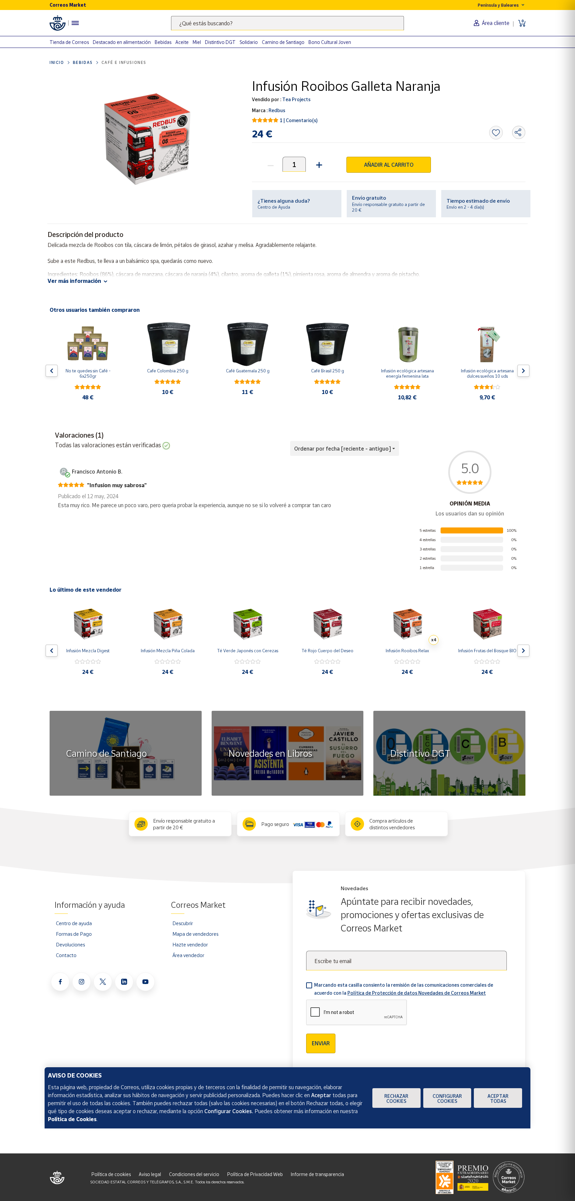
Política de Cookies (72, 1119)
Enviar (321, 1043)
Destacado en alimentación (122, 42)
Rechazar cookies (396, 1098)
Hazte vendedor (190, 944)
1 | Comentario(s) (299, 120)
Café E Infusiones (123, 62)
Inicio (57, 62)
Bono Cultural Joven (329, 42)
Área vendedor (188, 955)
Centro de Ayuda (274, 207)
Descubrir (182, 923)
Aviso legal (150, 1174)
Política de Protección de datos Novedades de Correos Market (416, 993)
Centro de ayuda (74, 923)
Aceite (182, 42)
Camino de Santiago (283, 42)
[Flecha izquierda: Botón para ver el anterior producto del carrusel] (52, 371)
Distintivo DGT (220, 42)
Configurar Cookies (447, 1098)
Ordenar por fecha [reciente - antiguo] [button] (342, 448)
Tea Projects (295, 99)
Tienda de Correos (69, 42)
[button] (318, 164)
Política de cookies (111, 1174)
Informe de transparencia (317, 1174)
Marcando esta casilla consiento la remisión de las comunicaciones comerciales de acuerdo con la (403, 989)
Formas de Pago (74, 934)
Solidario (249, 42)
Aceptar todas (497, 1098)
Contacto (66, 955)
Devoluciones (70, 944)
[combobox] (287, 23)
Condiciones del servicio (194, 1174)
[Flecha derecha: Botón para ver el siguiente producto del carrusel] (523, 371)
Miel (197, 42)
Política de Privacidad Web (255, 1174)
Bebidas (163, 42)
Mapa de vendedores (195, 934)
